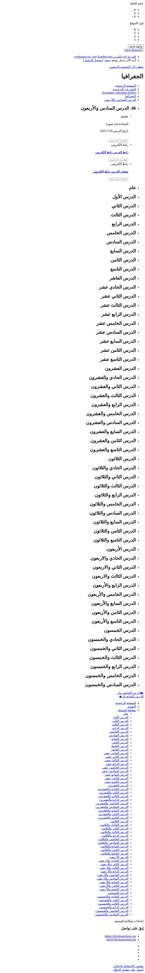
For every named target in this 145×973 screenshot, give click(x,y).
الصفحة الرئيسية (125, 85)
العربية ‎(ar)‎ (129, 56)
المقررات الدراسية (124, 89)
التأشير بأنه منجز (118, 141)
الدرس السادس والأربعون (120, 99)
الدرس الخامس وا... (130, 692)
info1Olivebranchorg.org (121, 939)
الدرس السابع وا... (131, 696)
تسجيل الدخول (93, 60)
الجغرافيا (130, 96)
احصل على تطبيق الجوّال (128, 969)
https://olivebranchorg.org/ (120, 936)
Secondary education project (119, 92)
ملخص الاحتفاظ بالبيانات (128, 966)
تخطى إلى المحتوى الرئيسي (126, 66)
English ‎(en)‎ (105, 56)
